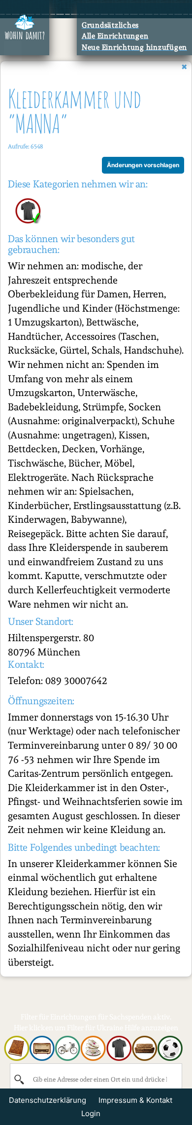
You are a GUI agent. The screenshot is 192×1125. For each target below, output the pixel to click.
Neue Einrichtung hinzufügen (134, 47)
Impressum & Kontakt (135, 1100)
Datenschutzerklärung (47, 1100)
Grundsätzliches (110, 25)
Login (90, 1113)
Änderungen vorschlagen (143, 165)
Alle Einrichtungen (115, 36)
